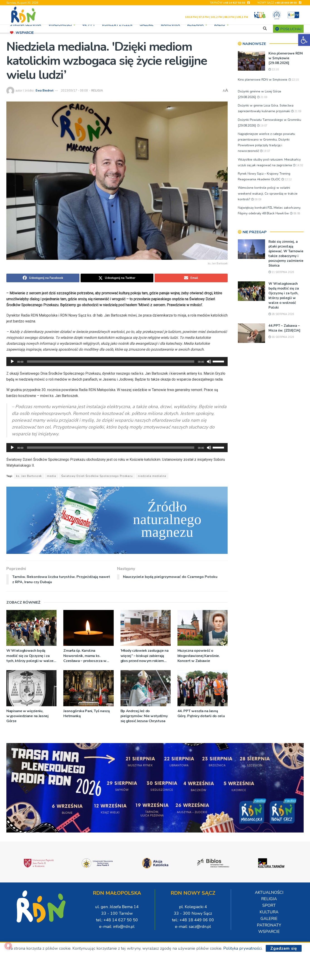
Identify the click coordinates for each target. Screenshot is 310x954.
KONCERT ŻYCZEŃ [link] (117, 24)
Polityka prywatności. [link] (242, 948)
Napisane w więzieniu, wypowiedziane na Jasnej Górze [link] (27, 716)
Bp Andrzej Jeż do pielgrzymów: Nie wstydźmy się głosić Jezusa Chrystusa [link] (144, 716)
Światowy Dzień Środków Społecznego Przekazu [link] (97, 476)
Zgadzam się (283, 948)
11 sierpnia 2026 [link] (282, 272)
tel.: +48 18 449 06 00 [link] (193, 920)
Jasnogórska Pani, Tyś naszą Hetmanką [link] (86, 714)
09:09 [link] (257, 199)
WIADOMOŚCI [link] (60, 24)
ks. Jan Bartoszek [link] (29, 476)
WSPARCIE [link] (25, 32)
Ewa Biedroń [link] (45, 91)
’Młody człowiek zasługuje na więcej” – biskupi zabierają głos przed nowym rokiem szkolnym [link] (145, 655)
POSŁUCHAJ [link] (290, 29)
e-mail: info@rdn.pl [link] (117, 926)
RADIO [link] (219, 24)
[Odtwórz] (12, 361)
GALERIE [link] (147, 24)
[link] (304, 40)
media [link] (51, 476)
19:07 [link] (263, 125)
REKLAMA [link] (195, 24)
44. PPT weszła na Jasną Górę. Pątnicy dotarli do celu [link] (201, 714)
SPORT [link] (269, 905)
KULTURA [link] (269, 912)
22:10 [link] (275, 69)
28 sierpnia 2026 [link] (282, 314)
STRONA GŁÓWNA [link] (25, 24)
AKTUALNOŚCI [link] (269, 892)
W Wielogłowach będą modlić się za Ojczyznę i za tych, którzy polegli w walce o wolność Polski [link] (30, 655)
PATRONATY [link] (269, 925)
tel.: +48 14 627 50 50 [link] (117, 920)
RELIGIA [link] (97, 91)
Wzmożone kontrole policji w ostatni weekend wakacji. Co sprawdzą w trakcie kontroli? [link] (268, 193)
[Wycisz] (209, 361)
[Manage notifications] (8, 945)
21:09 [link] (263, 97)
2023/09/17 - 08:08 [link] (74, 91)
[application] (117, 361)
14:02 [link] (299, 165)
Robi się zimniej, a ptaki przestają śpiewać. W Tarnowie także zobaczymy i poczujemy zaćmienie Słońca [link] (285, 253)
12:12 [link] (288, 179)
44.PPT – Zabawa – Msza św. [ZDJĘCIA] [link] (284, 328)
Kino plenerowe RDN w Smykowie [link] (262, 79)
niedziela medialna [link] (152, 476)
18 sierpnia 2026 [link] (282, 337)
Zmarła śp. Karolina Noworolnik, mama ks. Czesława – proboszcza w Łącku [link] (84, 655)
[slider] (219, 361)
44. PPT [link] (88, 24)
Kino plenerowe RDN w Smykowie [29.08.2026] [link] (285, 58)
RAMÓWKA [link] (170, 24)
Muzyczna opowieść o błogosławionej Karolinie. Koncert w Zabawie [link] (198, 655)
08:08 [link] (296, 213)
